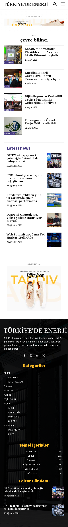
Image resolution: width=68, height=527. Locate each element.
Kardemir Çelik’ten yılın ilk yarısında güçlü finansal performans (24, 198)
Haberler (9, 133)
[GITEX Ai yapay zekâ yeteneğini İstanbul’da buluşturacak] (54, 160)
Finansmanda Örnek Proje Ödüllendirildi (40, 121)
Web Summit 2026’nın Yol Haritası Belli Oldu (26, 236)
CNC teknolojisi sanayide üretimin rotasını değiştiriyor (24, 178)
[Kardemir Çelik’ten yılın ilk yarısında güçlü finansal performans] (54, 200)
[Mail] (37, 355)
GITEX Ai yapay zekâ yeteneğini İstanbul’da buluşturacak (22, 158)
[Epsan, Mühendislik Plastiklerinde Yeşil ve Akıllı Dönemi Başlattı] (13, 54)
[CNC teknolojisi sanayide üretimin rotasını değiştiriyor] (54, 180)
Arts (6, 86)
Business (9, 110)
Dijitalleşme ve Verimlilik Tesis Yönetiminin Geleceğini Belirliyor (44, 100)
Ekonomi (8, 62)
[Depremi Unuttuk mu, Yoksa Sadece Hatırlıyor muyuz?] (54, 220)
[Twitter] (43, 355)
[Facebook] (24, 355)
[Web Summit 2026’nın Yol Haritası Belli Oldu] (54, 240)
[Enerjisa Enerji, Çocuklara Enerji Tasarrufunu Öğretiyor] (13, 78)
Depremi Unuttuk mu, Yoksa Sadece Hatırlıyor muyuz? (24, 218)
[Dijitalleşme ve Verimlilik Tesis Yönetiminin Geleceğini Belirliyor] (13, 102)
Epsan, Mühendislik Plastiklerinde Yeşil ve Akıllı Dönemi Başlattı (42, 52)
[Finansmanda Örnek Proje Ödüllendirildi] (13, 126)
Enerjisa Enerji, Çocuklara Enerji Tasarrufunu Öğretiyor (42, 76)
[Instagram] (30, 355)
